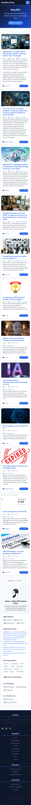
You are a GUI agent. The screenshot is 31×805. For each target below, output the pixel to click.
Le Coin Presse (9, 690)
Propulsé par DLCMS (15, 774)
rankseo (6, 671)
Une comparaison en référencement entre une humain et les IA (15, 382)
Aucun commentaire (22, 58)
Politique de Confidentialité (15, 787)
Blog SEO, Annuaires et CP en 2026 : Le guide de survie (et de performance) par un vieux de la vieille (14, 649)
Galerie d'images (15, 748)
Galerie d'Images (10, 687)
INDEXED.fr (15, 771)
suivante (19, 580)
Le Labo (6, 315)
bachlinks (6, 666)
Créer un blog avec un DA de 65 (15, 511)
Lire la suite (23, 85)
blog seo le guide (8, 669)
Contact (15, 745)
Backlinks (6, 190)
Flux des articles (9, 699)
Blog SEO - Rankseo (15, 769)
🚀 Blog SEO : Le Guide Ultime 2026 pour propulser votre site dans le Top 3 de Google (14, 54)
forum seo (6, 663)
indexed (12, 666)
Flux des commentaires (11, 702)
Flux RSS (15, 759)
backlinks (16, 669)
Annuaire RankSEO (22, 687)
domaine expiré (19, 671)
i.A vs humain (19, 666)
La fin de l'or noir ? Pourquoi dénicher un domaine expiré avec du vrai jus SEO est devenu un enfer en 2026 (14, 637)
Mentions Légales (15, 784)
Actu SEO (7, 86)
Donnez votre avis (15, 743)
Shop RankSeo (15, 754)
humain (21, 663)
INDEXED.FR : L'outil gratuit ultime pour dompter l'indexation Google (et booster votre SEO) (15, 167)
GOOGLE (18, 801)
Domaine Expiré (8, 142)
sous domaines (14, 663)
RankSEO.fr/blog (7, 3)
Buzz (15, 756)
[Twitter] (6, 728)
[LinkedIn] (10, 728)
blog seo (12, 671)
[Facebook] (2, 728)
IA (21, 669)
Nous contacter (16, 23)
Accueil (15, 737)
